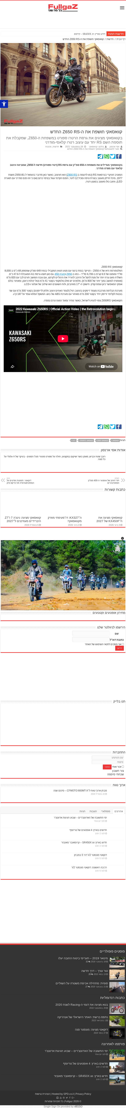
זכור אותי (116, 766)
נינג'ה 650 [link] (60, 274)
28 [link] (90, 974)
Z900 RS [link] (72, 174)
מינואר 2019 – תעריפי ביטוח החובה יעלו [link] (83, 958)
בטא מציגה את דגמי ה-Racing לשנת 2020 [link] (81, 1004)
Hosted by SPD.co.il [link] (63, 1094)
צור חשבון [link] (118, 770)
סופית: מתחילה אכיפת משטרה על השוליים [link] (82, 983)
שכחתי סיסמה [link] (115, 774)
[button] (122, 538)
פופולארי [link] (105, 811)
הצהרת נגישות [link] (42, 1094)
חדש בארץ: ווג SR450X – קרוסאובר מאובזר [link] (84, 842)
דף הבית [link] (120, 39)
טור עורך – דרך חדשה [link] (94, 970)
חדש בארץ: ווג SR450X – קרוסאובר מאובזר (84, 34)
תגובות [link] (93, 811)
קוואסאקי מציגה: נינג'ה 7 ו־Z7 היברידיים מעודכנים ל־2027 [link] (23, 519)
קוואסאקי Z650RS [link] (86, 440)
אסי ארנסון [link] (114, 147)
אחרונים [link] (118, 811)
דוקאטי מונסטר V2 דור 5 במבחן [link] (90, 855)
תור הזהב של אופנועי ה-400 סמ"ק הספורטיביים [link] (103, 480)
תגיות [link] (82, 811)
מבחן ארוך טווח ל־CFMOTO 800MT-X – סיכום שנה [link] (80, 790)
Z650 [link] (69, 274)
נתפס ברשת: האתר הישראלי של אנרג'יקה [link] (82, 1017)
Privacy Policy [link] (83, 1094)
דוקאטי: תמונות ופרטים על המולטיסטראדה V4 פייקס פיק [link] (20, 480)
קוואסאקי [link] (115, 440)
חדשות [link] (110, 39)
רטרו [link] (73, 440)
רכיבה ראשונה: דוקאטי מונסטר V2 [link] (89, 867)
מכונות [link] (48, 147)
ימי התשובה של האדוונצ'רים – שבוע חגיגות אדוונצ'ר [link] (80, 817)
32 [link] (87, 961)
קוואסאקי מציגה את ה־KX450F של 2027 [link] (109, 519)
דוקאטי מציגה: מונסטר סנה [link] (91, 1029)
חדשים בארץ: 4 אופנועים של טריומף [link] (88, 830)
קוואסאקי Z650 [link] (102, 440)
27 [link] (86, 987)
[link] (4, 104)
